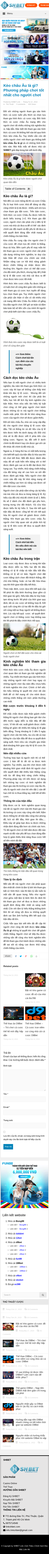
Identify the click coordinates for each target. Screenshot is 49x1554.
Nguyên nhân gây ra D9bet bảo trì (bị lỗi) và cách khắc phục (30, 1406)
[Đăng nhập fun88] (25, 72)
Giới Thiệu (29, 1546)
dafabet (20, 1233)
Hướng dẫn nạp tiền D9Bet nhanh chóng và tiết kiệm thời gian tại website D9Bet (31, 1422)
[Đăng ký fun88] (24, 1184)
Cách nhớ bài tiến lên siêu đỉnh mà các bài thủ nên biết (26, 545)
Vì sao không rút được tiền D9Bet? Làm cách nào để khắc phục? (29, 1375)
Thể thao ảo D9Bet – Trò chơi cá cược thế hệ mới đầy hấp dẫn (31, 1343)
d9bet (21, 1246)
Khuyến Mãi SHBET (13, 1500)
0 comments (20, 104)
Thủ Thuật (9, 104)
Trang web (8, 1120)
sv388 (17, 1284)
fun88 (19, 1259)
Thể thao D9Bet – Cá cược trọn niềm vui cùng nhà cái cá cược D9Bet (31, 1359)
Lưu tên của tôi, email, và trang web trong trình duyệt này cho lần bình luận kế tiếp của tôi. (24, 1138)
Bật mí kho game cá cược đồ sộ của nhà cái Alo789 (35, 994)
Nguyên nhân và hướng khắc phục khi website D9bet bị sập (31, 1436)
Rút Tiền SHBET (11, 1507)
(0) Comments (32, 1309)
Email (6, 1107)
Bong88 (22, 1225)
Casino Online (10, 1483)
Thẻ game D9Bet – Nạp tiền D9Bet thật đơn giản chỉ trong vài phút (31, 1390)
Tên (5, 1094)
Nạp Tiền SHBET (11, 1503)
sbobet (19, 1280)
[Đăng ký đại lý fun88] (25, 26)
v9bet (19, 1275)
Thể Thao (8, 1487)
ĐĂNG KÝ (31, 5)
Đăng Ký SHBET (11, 1496)
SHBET (7, 150)
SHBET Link (18, 1546)
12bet (19, 1238)
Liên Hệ (26, 1549)
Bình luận (7, 1066)
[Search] (43, 1294)
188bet (22, 1267)
